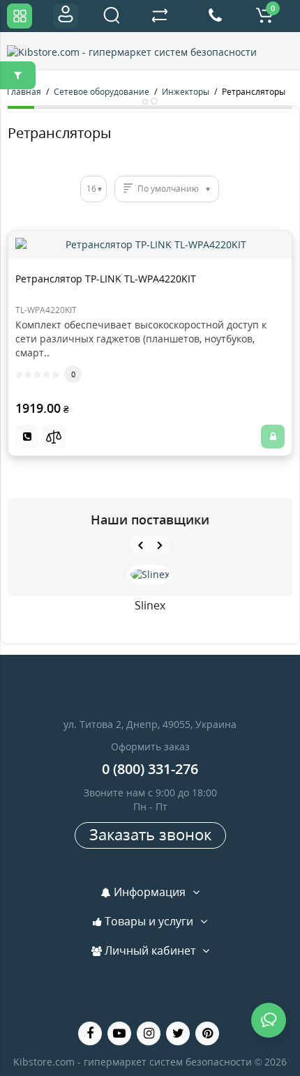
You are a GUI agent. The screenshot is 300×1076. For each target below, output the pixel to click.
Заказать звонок (150, 834)
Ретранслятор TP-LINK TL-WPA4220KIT (105, 278)
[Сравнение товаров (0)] (159, 16)
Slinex (150, 605)
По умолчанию (168, 189)
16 (91, 189)
